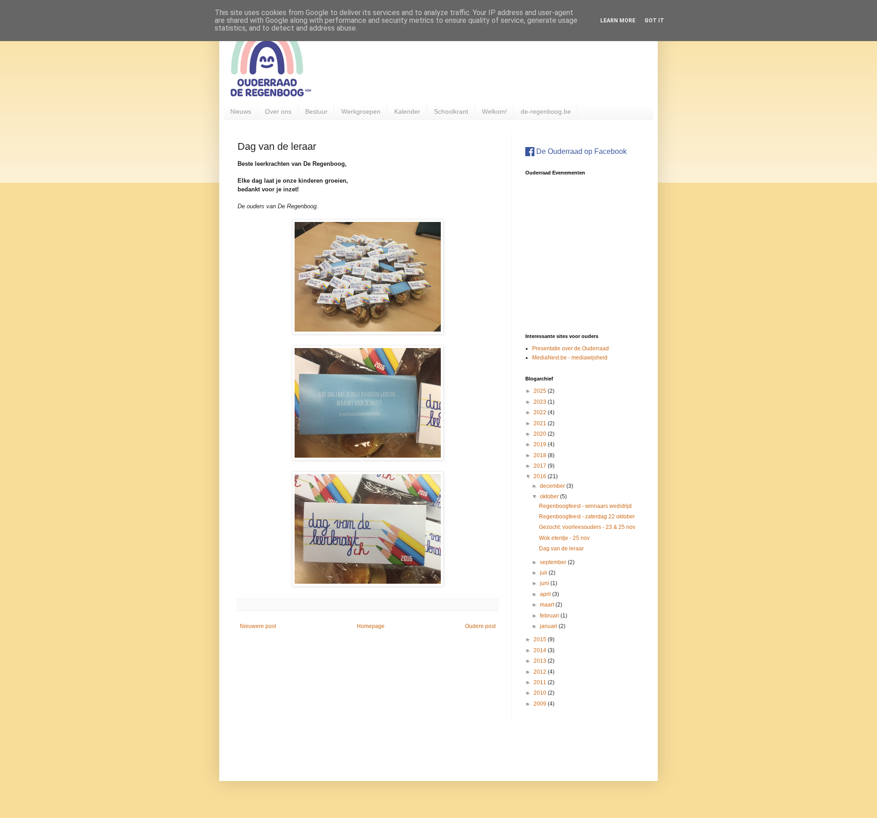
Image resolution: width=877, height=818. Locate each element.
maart (547, 605)
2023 (541, 402)
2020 (541, 434)
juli (544, 573)
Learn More (617, 20)
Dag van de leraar (561, 548)
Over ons (278, 111)
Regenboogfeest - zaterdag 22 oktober (587, 516)
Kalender (407, 111)
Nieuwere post (258, 626)
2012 (541, 672)
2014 (541, 650)
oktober (550, 496)
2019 (541, 444)
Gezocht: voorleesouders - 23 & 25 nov (587, 527)
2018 (541, 455)
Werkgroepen (360, 111)
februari (550, 615)
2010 (541, 693)
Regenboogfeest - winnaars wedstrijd (585, 506)
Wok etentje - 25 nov (564, 538)
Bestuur (316, 111)
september (554, 562)
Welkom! (494, 111)
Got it (654, 20)
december (553, 486)
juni (545, 583)
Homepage (371, 626)
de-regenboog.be (546, 111)
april (546, 594)
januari (549, 626)
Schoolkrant (451, 111)
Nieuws (240, 111)
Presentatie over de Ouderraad (570, 348)
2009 (541, 704)
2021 (541, 423)
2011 (541, 682)
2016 (541, 476)
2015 (541, 639)
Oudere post (480, 626)
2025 (541, 391)
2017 (541, 466)
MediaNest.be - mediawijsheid (570, 357)
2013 (541, 661)
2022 (541, 412)
